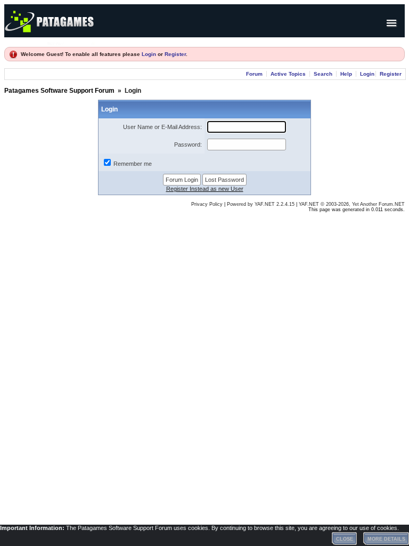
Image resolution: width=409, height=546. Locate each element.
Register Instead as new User (204, 189)
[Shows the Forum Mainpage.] (70, 41)
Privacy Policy (207, 204)
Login (149, 54)
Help (346, 74)
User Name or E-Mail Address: (162, 127)
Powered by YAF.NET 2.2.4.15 (261, 204)
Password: (188, 144)
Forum (254, 74)
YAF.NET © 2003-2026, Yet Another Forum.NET (352, 204)
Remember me (132, 163)
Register (175, 54)
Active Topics (288, 74)
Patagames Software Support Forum (59, 90)
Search (323, 74)
